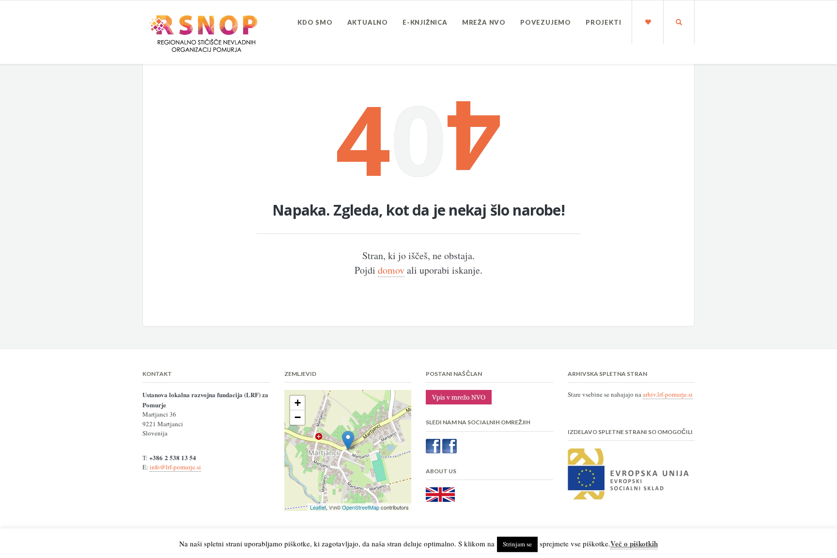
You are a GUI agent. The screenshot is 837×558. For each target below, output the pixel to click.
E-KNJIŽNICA (425, 22)
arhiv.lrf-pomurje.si (668, 394)
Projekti (603, 22)
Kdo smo (315, 22)
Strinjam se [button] (517, 544)
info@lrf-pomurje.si (175, 467)
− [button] (297, 417)
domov (391, 270)
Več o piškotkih (634, 543)
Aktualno (367, 22)
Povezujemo (545, 22)
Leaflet (318, 507)
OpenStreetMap (360, 507)
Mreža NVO (484, 22)
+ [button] (297, 403)
